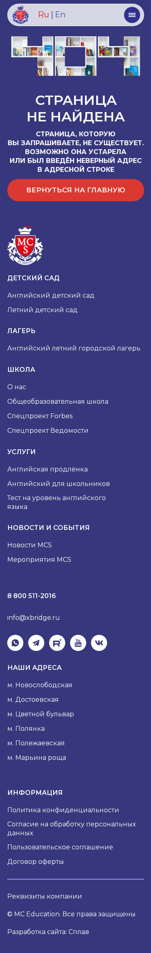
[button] (132, 15)
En (60, 14)
